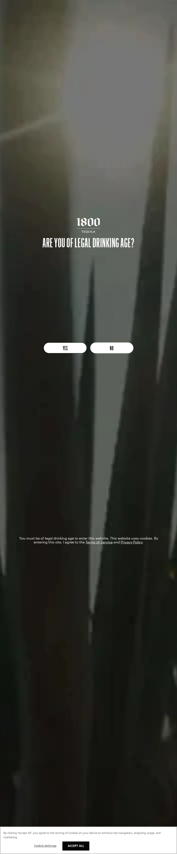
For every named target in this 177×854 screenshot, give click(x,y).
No (112, 347)
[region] (88, 840)
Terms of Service (99, 542)
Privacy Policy (131, 542)
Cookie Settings (45, 846)
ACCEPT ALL (76, 846)
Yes (65, 347)
